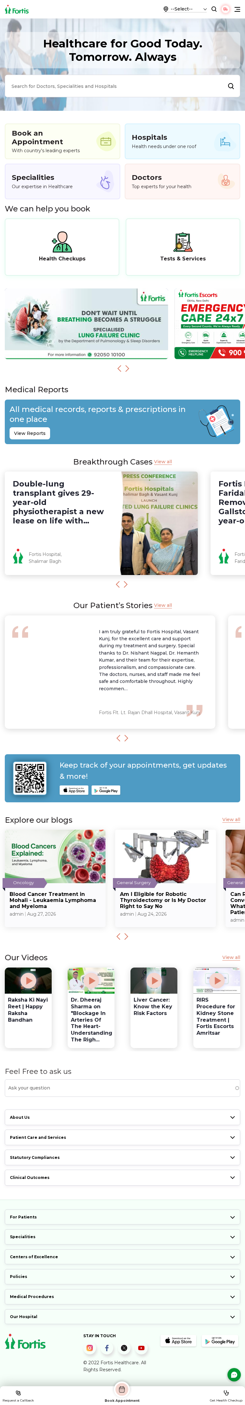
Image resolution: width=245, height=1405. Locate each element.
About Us (20, 1117)
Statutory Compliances (35, 1157)
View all (163, 462)
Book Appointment (122, 1400)
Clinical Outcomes (29, 1177)
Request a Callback (18, 1400)
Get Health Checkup (226, 1400)
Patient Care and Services (38, 1137)
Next (127, 368)
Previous (119, 368)
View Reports (30, 433)
